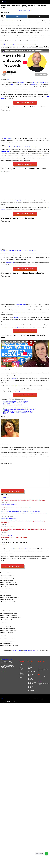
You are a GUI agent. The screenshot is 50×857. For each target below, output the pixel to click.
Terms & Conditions (32, 698)
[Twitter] (8, 673)
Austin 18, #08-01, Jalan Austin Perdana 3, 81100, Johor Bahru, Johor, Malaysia (43, 670)
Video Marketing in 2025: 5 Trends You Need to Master (14, 537)
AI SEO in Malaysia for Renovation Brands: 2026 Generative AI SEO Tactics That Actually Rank (24, 514)
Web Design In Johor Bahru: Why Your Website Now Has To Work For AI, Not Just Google (18, 44)
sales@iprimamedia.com (42, 676)
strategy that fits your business (22, 391)
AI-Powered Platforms (21, 673)
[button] (30, 3)
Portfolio (21, 677)
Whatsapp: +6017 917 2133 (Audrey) (43, 684)
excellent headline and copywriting (14, 200)
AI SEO (30, 664)
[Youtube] (13, 673)
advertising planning (17, 650)
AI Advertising (31, 671)
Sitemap (44, 698)
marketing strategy (20, 82)
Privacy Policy (39, 698)
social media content (5, 151)
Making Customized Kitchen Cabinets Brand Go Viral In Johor (16, 507)
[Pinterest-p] (10, 673)
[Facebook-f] (2, 673)
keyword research (34, 84)
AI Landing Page (30, 675)
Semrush (7, 79)
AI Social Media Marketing (32, 683)
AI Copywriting (31, 690)
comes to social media (8, 138)
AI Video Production (30, 679)
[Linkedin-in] (2, 676)
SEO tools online (14, 84)
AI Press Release (30, 668)
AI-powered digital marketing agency (20, 548)
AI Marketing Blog (21, 668)
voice (17, 375)
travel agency (14, 378)
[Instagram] (5, 673)
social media (34, 40)
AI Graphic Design (30, 687)
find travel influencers (17, 312)
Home (20, 664)
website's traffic (19, 158)
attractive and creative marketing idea (31, 650)
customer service (39, 155)
